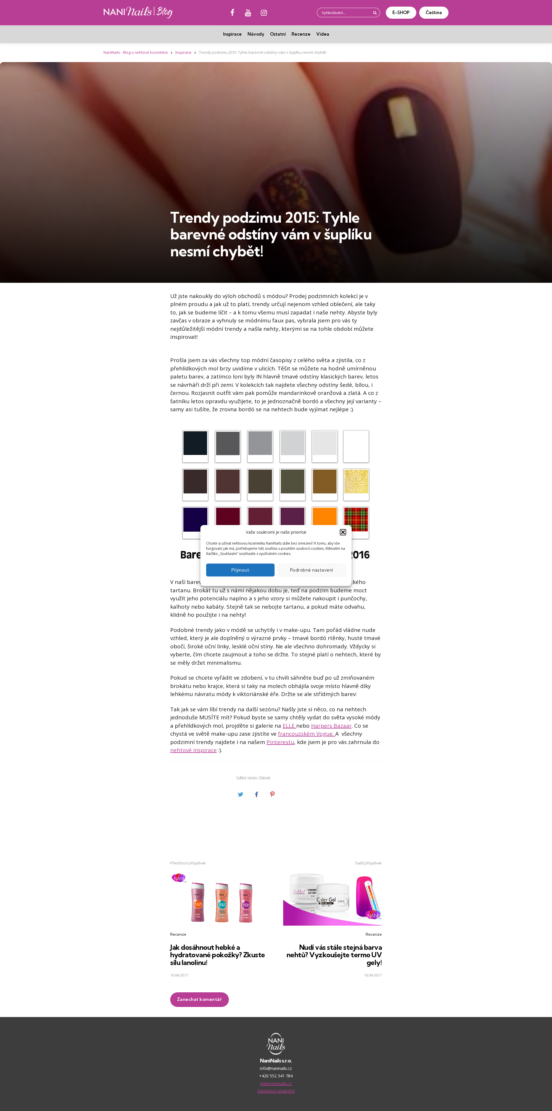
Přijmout (240, 570)
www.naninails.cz (276, 1083)
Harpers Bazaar (331, 725)
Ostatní (278, 34)
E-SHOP (401, 12)
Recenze (301, 34)
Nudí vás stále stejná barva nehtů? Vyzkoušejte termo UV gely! (334, 955)
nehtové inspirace (193, 750)
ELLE (289, 725)
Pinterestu (280, 742)
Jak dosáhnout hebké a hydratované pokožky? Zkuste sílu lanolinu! (217, 955)
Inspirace (232, 34)
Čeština (434, 12)
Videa (322, 34)
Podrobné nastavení (311, 570)
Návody (256, 34)
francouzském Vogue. (306, 733)
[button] (343, 532)
